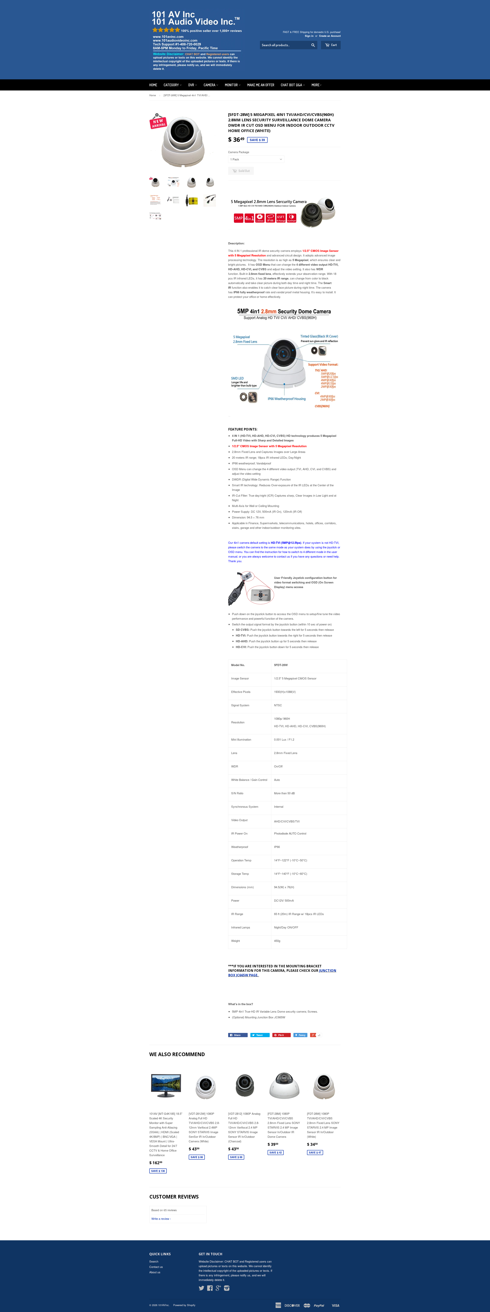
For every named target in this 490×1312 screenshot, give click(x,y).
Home (153, 85)
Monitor (231, 85)
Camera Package (238, 152)
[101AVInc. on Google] (218, 1289)
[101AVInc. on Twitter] (201, 1289)
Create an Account (330, 36)
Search (153, 1261)
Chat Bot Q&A (292, 85)
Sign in (309, 36)
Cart (334, 45)
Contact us (156, 1267)
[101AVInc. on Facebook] (210, 1289)
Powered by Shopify (184, 1305)
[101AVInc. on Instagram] (227, 1289)
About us (154, 1272)
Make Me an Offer (260, 85)
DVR (191, 85)
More (315, 85)
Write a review (160, 1219)
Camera (210, 85)
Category (172, 85)
